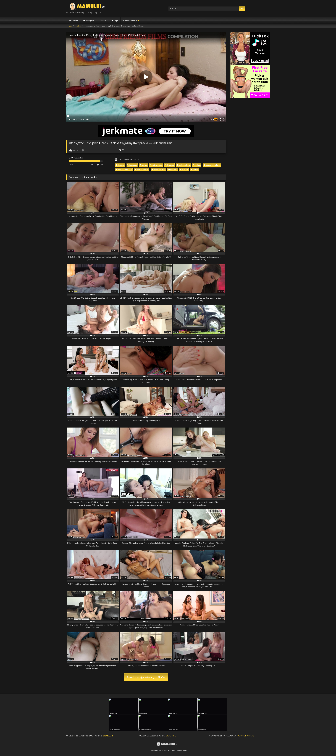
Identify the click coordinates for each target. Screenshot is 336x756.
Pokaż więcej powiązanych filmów (146, 677)
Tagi (116, 21)
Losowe (102, 21)
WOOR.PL (171, 736)
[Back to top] (328, 748)
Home (70, 26)
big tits (144, 165)
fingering (170, 165)
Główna (75, 21)
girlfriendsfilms (184, 165)
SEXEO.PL (108, 736)
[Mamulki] (89, 6)
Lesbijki (78, 26)
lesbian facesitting (125, 169)
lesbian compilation (213, 165)
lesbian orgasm (159, 169)
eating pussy (157, 165)
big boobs (133, 165)
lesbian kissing (142, 169)
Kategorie (90, 21)
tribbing (195, 169)
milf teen (173, 169)
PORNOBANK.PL (245, 736)
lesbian (198, 165)
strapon (185, 169)
